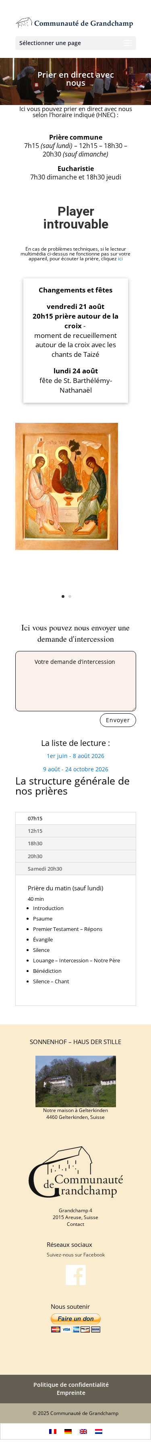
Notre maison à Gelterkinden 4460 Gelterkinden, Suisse (75, 1113)
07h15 (35, 818)
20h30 (35, 856)
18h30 (35, 843)
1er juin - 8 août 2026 (75, 756)
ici (120, 258)
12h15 (35, 830)
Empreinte (71, 1392)
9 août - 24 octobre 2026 (75, 769)
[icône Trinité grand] (66, 548)
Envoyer (118, 720)
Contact (75, 1224)
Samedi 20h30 (45, 868)
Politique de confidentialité (71, 1384)
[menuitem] (52, 1431)
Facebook (94, 1254)
